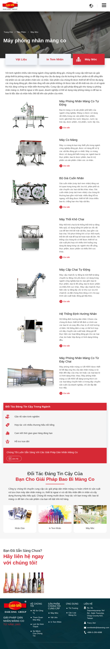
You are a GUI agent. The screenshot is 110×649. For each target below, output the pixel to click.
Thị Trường (73, 608)
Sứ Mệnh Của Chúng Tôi (37, 633)
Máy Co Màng (68, 140)
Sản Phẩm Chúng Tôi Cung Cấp (54, 606)
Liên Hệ (88, 604)
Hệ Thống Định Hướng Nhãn (78, 313)
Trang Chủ (8, 32)
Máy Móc (91, 59)
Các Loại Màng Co (72, 614)
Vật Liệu (21, 59)
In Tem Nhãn (55, 59)
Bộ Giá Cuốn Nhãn (71, 178)
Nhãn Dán (20, 528)
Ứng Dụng (72, 604)
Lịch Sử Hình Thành (38, 625)
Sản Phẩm (21, 32)
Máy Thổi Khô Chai (71, 219)
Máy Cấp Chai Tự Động (74, 269)
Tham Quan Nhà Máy (38, 618)
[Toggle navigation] (104, 5)
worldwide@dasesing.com (98, 628)
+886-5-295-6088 (94, 632)
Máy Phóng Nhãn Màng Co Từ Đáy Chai (79, 359)
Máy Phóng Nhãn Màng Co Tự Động (79, 103)
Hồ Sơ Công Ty (38, 611)
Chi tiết (66, 128)
